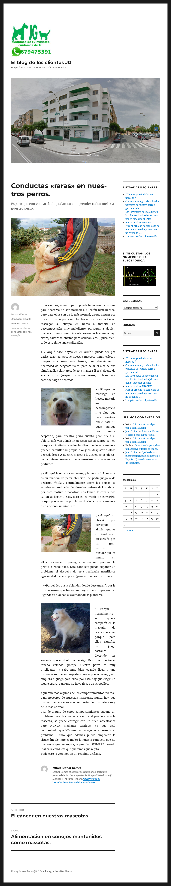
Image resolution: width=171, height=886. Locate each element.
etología (15, 335)
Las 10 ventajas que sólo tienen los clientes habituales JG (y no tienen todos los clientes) (141, 215)
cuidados (16, 323)
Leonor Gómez (19, 314)
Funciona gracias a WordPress (56, 871)
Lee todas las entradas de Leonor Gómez (73, 782)
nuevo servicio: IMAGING (138, 222)
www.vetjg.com (91, 779)
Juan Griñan (131, 431)
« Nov (130, 530)
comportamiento (20, 328)
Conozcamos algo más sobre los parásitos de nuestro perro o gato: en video (142, 205)
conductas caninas (21, 331)
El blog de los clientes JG (41, 62)
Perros (25, 323)
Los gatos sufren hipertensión (141, 236)
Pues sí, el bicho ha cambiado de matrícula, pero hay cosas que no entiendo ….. (142, 229)
